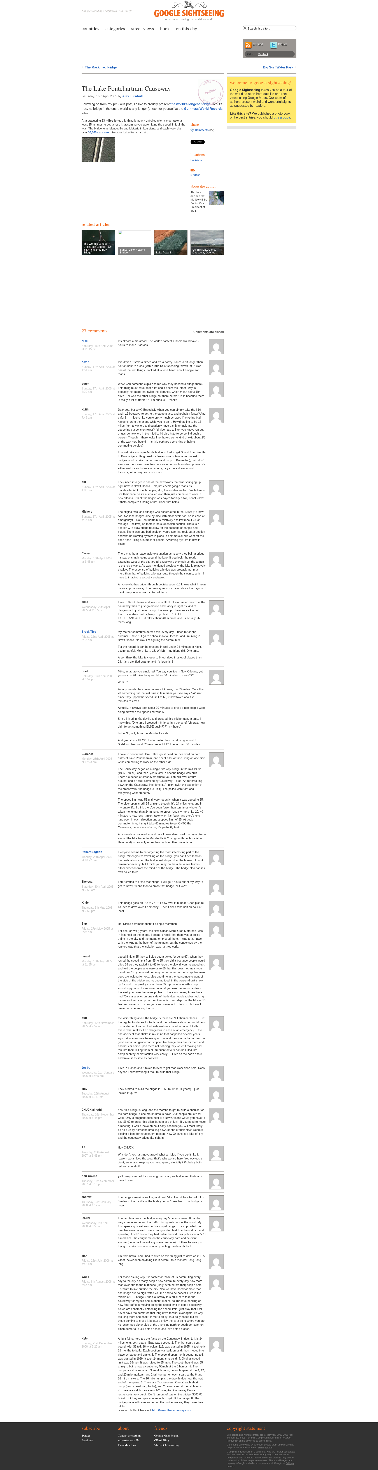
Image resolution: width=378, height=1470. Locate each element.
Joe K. (86, 1067)
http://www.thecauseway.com (171, 1410)
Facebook (263, 54)
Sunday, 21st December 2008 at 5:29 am (97, 1345)
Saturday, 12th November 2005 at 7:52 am (98, 1024)
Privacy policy (265, 1447)
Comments (202, 130)
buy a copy (281, 117)
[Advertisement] (133, 78)
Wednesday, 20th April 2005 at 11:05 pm (96, 608)
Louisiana (197, 160)
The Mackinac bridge (101, 67)
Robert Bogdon (92, 852)
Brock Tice (89, 631)
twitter (282, 44)
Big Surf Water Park (278, 67)
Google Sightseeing (184, 10)
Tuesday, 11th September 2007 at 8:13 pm (98, 1182)
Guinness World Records (203, 108)
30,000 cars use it (99, 132)
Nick (85, 340)
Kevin (85, 361)
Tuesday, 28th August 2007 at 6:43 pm (95, 1154)
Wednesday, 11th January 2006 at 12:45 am (98, 1074)
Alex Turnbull (132, 96)
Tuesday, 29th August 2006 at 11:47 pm (95, 1095)
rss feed (258, 44)
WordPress (265, 1440)
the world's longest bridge (190, 104)
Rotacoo (286, 1437)
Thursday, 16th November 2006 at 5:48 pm (98, 1116)
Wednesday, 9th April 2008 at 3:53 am (95, 1224)
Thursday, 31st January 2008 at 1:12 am (96, 1203)
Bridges (195, 174)
